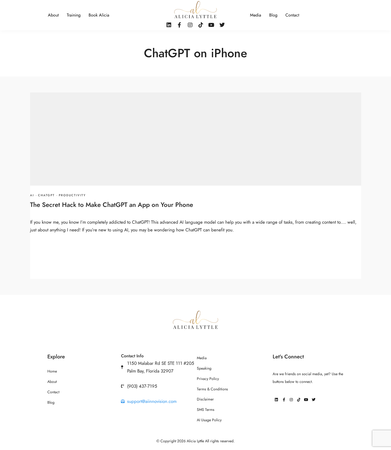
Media (255, 15)
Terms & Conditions (212, 389)
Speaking (204, 368)
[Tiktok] (201, 25)
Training (74, 15)
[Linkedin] (169, 25)
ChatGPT (46, 195)
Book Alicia (99, 15)
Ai (32, 195)
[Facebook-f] (179, 25)
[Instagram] (190, 25)
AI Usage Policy (209, 420)
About (53, 15)
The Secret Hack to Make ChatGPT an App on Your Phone (111, 204)
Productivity (72, 195)
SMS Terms (205, 409)
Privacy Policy (208, 378)
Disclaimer (205, 399)
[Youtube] (211, 25)
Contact (292, 15)
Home (52, 371)
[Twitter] (222, 25)
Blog (273, 15)
